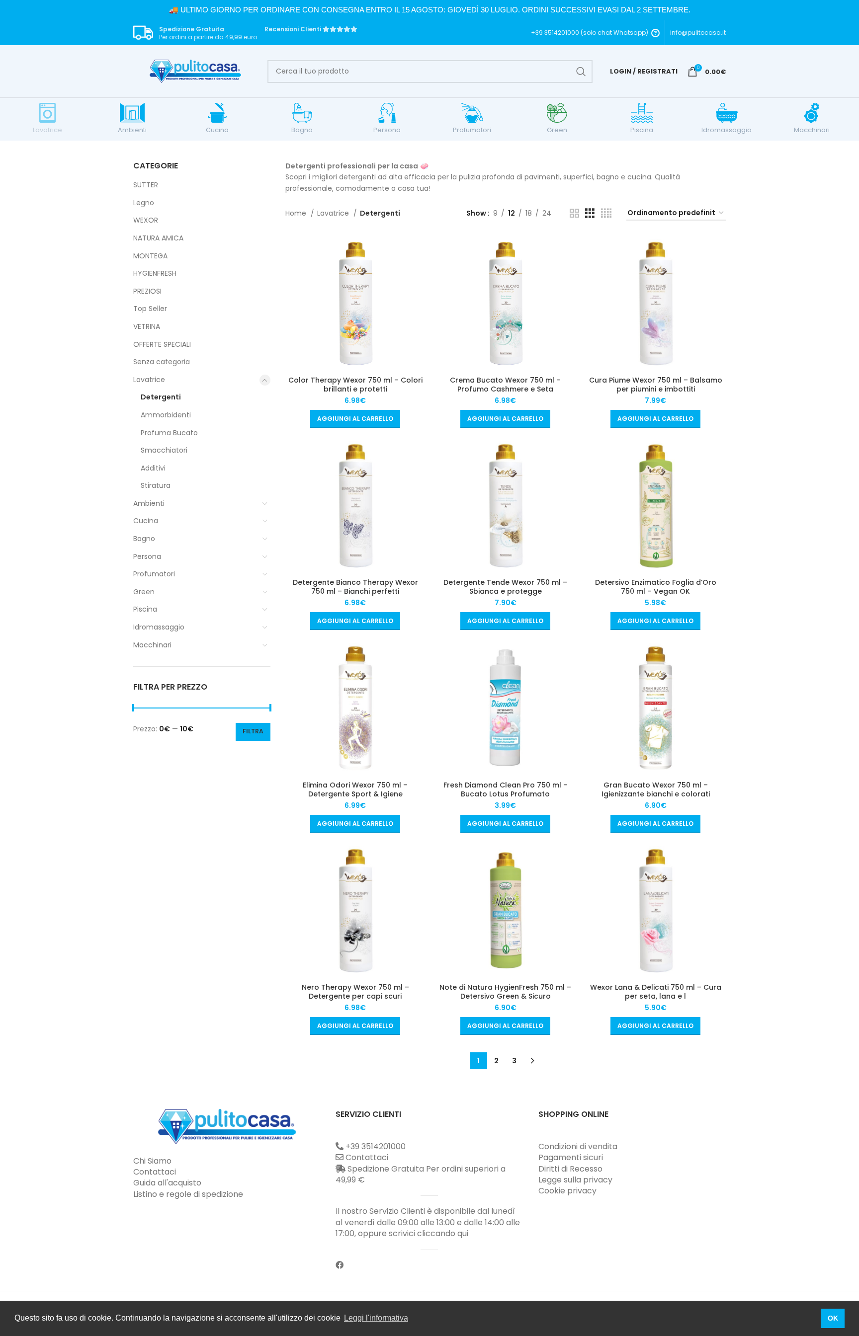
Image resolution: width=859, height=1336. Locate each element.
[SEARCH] (581, 71)
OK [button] (833, 1318)
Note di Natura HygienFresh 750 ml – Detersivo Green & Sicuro (505, 991)
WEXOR (145, 220)
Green (144, 592)
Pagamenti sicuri (570, 1157)
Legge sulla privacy (575, 1179)
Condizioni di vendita (577, 1146)
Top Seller (150, 309)
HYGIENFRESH (154, 273)
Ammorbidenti (166, 415)
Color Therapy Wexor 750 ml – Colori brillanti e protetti (355, 384)
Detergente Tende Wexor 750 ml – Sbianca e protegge (505, 586)
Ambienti (149, 503)
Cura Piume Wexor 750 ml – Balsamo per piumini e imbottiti (655, 384)
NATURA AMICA (158, 238)
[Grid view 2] (574, 213)
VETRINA (146, 326)
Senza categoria (161, 362)
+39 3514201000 (375, 1146)
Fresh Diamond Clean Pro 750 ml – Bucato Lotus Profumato (505, 789)
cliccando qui (442, 1233)
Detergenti (161, 397)
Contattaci (154, 1172)
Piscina (145, 609)
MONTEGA (150, 256)
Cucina (145, 521)
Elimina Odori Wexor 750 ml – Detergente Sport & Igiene (355, 789)
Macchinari (152, 645)
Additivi (153, 468)
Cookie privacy (567, 1190)
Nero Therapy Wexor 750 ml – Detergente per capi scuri (355, 991)
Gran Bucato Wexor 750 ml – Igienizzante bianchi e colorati (655, 789)
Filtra (253, 731)
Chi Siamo (152, 1161)
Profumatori (154, 574)
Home (296, 213)
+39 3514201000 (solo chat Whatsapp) (589, 32)
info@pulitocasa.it (698, 32)
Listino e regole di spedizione (188, 1194)
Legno (143, 203)
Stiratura (156, 485)
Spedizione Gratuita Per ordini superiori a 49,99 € (421, 1174)
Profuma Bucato (169, 433)
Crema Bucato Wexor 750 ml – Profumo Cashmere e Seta (505, 384)
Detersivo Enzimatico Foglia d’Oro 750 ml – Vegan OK (655, 586)
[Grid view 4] (606, 213)
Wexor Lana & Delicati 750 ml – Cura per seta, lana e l (655, 991)
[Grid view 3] (590, 213)
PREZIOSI (147, 291)
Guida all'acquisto (167, 1182)
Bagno (144, 539)
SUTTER (145, 185)
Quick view (415, 251)
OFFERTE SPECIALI (162, 344)
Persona (147, 556)
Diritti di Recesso (570, 1169)
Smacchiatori (164, 450)
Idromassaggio (158, 627)
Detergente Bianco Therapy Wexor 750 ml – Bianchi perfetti (355, 586)
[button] (355, 419)
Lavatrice (149, 380)
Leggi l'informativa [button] (376, 1318)
